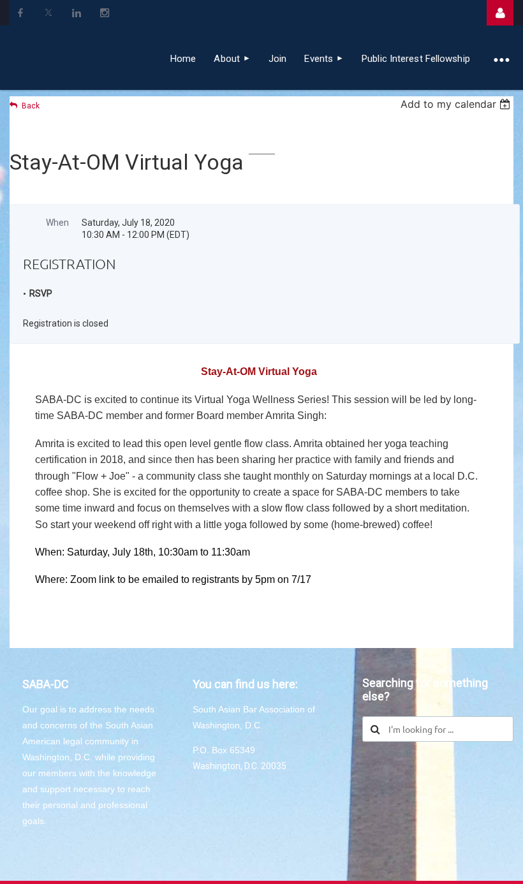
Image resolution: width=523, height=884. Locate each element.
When (57, 222)
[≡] (501, 59)
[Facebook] (20, 13)
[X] (48, 13)
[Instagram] (104, 13)
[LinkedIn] (76, 13)
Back (31, 105)
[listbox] (457, 104)
